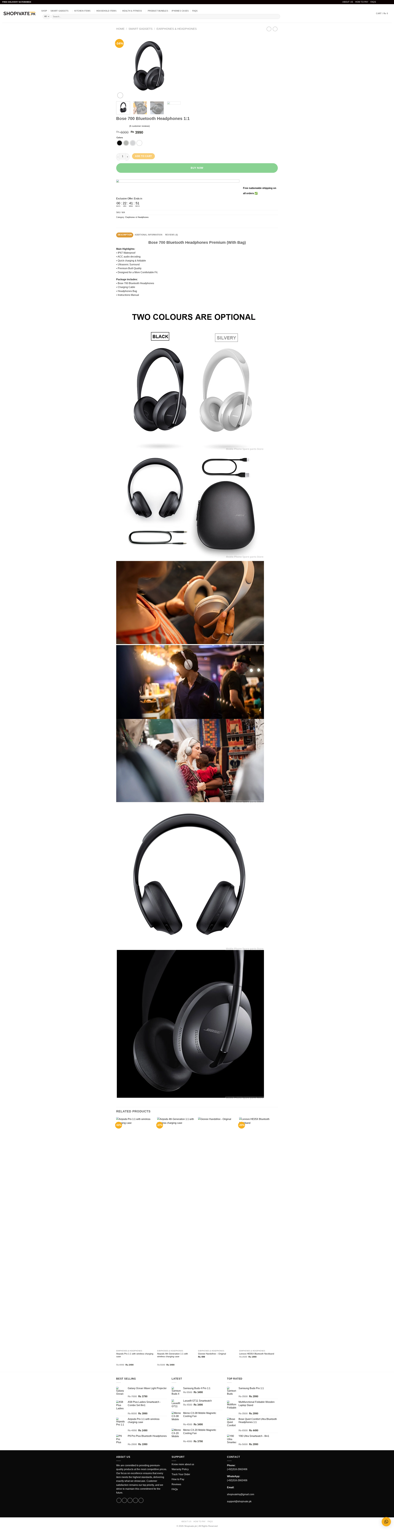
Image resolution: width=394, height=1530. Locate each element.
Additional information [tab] (148, 235)
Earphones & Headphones (177, 28)
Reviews (176, 1484)
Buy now (197, 168)
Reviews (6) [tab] (171, 235)
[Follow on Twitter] (387, 2)
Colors (120, 138)
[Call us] (135, 1500)
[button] (386, 1521)
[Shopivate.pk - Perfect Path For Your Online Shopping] (19, 13)
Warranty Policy (180, 1469)
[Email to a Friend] (130, 224)
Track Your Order (181, 1474)
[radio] (119, 143)
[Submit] (277, 16)
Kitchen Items (82, 11)
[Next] (175, 66)
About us (347, 2)
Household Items (106, 11)
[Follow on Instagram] (381, 2)
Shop (44, 11)
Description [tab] (125, 235)
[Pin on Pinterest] (135, 224)
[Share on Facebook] (119, 224)
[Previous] (121, 66)
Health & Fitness (132, 11)
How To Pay (361, 2)
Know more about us (183, 1464)
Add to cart (143, 156)
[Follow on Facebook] (379, 2)
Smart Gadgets (59, 11)
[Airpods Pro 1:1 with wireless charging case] (135, 1232)
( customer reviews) (139, 126)
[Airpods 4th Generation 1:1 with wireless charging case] (176, 1232)
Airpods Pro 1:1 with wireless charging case (134, 1355)
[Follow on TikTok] (384, 2)
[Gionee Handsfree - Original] (217, 1232)
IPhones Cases (180, 11)
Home (120, 28)
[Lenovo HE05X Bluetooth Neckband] (258, 1232)
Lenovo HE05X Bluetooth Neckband (256, 1353)
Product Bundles (158, 11)
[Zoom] (120, 95)
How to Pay (178, 1479)
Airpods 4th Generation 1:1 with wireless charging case (172, 1355)
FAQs (373, 2)
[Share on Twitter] (124, 224)
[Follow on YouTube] (390, 2)
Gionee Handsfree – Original (212, 1353)
